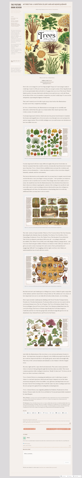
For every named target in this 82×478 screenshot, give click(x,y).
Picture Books (33, 422)
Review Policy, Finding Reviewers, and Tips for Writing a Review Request (15, 25)
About (12, 16)
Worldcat (49, 83)
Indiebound (51, 82)
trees (39, 422)
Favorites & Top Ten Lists (14, 19)
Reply (70, 445)
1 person (28, 443)
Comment (67, 462)
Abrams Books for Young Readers (52, 9)
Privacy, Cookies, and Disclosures (14, 21)
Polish (37, 422)
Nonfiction (29, 422)
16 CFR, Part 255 (45, 399)
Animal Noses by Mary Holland (29, 428)
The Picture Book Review (16, 6)
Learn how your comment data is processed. (48, 467)
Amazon (50, 80)
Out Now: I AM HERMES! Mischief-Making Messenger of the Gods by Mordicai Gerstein (58, 429)
